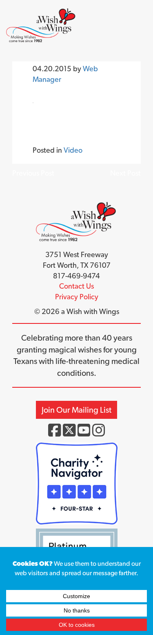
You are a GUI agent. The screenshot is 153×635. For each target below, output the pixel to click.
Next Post (125, 173)
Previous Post (33, 173)
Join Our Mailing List (76, 410)
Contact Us (76, 286)
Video (73, 150)
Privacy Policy (76, 296)
